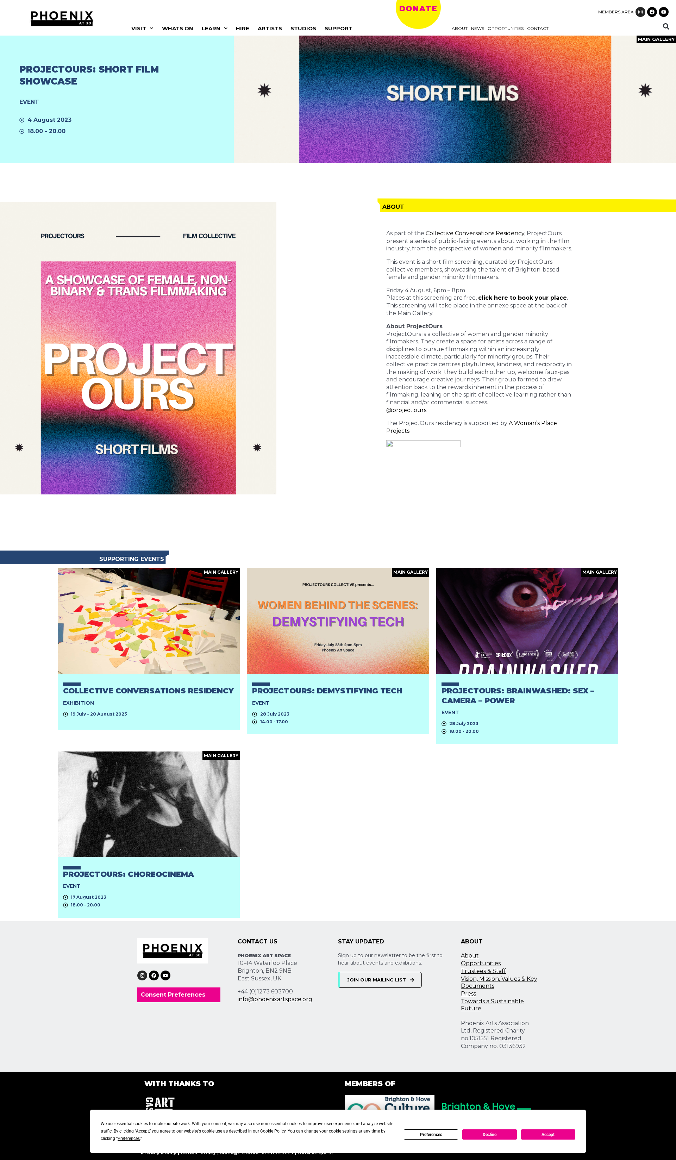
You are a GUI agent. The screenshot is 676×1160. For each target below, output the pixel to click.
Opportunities (506, 28)
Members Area (616, 11)
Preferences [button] (129, 1138)
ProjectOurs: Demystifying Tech (327, 690)
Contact (538, 28)
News (477, 28)
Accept (548, 1134)
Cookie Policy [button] (273, 1131)
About (460, 28)
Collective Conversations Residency (475, 233)
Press (468, 993)
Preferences (431, 1134)
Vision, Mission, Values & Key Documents (499, 982)
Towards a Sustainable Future (492, 1005)
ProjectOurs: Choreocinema (128, 874)
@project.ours (406, 410)
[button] (666, 26)
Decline (489, 1134)
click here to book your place (522, 297)
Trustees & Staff (483, 971)
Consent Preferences (173, 994)
